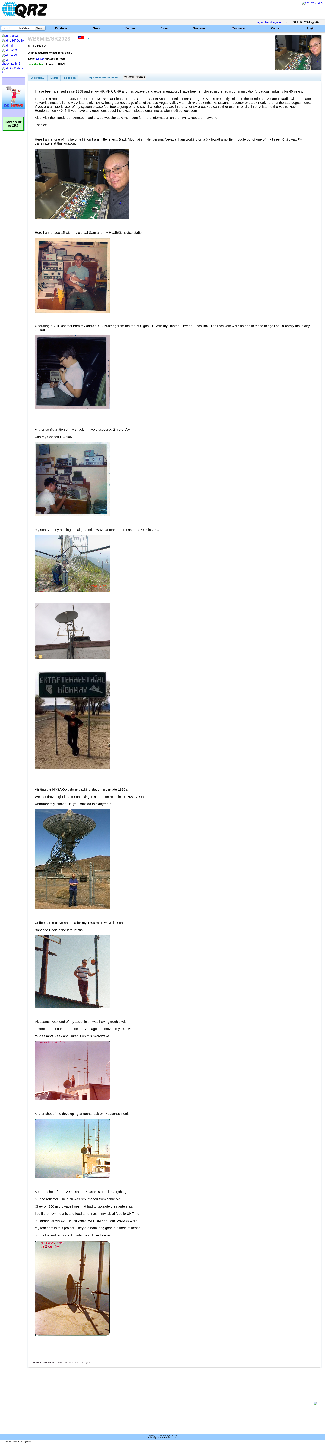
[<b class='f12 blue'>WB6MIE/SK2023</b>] (298, 69)
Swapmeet (199, 28)
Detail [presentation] (54, 77)
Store (164, 28)
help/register (273, 22)
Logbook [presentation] (70, 77)
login (259, 22)
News (96, 28)
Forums (130, 28)
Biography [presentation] (37, 77)
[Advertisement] (171, 1403)
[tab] (37, 78)
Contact (276, 28)
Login (310, 28)
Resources (239, 28)
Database (61, 28)
